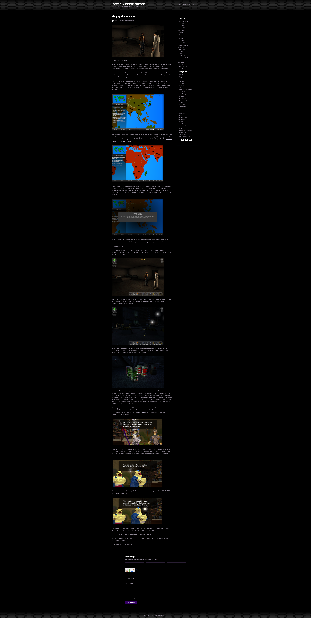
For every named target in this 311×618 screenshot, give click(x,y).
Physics (180, 121)
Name (128, 564)
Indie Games (182, 104)
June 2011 (181, 60)
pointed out (141, 412)
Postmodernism (182, 126)
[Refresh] (137, 569)
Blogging (181, 77)
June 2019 (181, 23)
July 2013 (181, 47)
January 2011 (182, 68)
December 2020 (183, 21)
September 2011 (183, 58)
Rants (132, 20)
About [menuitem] (193, 4)
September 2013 (183, 45)
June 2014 (181, 41)
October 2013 (182, 43)
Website (170, 564)
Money (180, 109)
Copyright (181, 81)
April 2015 (181, 34)
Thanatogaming (182, 134)
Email (149, 564)
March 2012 (181, 53)
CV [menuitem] (180, 4)
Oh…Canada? (182, 117)
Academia (181, 74)
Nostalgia (181, 115)
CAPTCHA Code (129, 578)
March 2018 (181, 26)
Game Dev (181, 96)
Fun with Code (182, 91)
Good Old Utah (182, 100)
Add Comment (130, 583)
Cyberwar (181, 83)
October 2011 (182, 55)
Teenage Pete (182, 132)
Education (181, 85)
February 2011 (182, 66)
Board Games (182, 79)
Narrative (181, 111)
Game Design (182, 94)
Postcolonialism (183, 124)
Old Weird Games (183, 119)
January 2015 (182, 38)
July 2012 (181, 51)
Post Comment (131, 603)
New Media (181, 113)
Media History (182, 106)
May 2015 (181, 32)
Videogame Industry (184, 136)
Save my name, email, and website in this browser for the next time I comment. (145, 598)
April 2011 (181, 62)
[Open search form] (198, 4)
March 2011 (181, 64)
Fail (179, 87)
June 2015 (181, 30)
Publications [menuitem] (186, 4)
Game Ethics (182, 98)
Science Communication (185, 130)
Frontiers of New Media (185, 89)
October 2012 (182, 49)
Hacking (180, 102)
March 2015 (181, 36)
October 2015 (182, 28)
